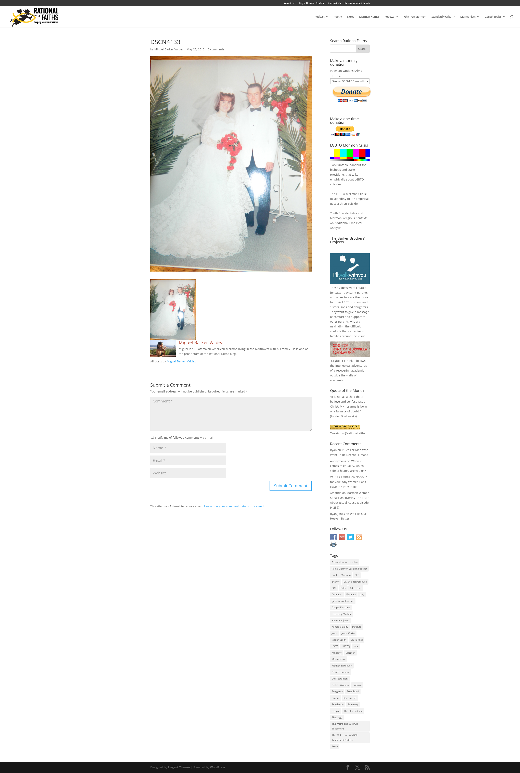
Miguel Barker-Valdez (168, 49)
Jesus (335, 633)
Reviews (389, 16)
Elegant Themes (179, 767)
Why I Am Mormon (414, 16)
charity (335, 581)
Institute (356, 626)
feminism (337, 594)
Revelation (337, 704)
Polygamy (337, 691)
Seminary (353, 704)
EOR (334, 588)
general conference (343, 601)
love (356, 646)
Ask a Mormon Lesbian (345, 562)
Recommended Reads (357, 3)
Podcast (319, 16)
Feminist (351, 594)
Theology (337, 717)
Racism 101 (349, 698)
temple (336, 711)
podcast (357, 685)
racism (335, 698)
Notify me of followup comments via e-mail (184, 437)
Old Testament (340, 678)
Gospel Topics (493, 16)
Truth (335, 746)
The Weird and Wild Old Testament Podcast (345, 737)
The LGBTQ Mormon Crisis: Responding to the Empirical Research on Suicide (349, 198)
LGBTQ (346, 646)
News (350, 16)
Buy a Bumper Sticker (311, 3)
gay (362, 594)
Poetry (338, 16)
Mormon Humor (369, 16)
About (287, 3)
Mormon (350, 652)
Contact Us (334, 3)
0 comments (216, 49)
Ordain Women (340, 685)
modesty (336, 652)
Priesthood (353, 691)
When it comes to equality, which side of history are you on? (348, 466)
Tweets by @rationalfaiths (347, 433)
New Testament (341, 672)
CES (357, 575)
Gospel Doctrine (341, 607)
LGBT (345, 302)
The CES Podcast (353, 711)
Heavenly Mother (341, 614)
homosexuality (340, 626)
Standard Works (441, 16)
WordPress (217, 767)
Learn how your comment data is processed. (234, 506)
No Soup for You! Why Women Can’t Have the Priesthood (348, 482)
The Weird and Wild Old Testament (345, 726)
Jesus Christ (348, 633)
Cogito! (335, 361)
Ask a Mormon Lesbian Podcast (349, 568)
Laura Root (356, 639)
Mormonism (467, 16)
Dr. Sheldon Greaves (355, 581)
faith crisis (356, 588)
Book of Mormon (341, 575)
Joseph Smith (339, 639)
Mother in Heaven (342, 665)
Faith (343, 588)
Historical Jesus (340, 620)
